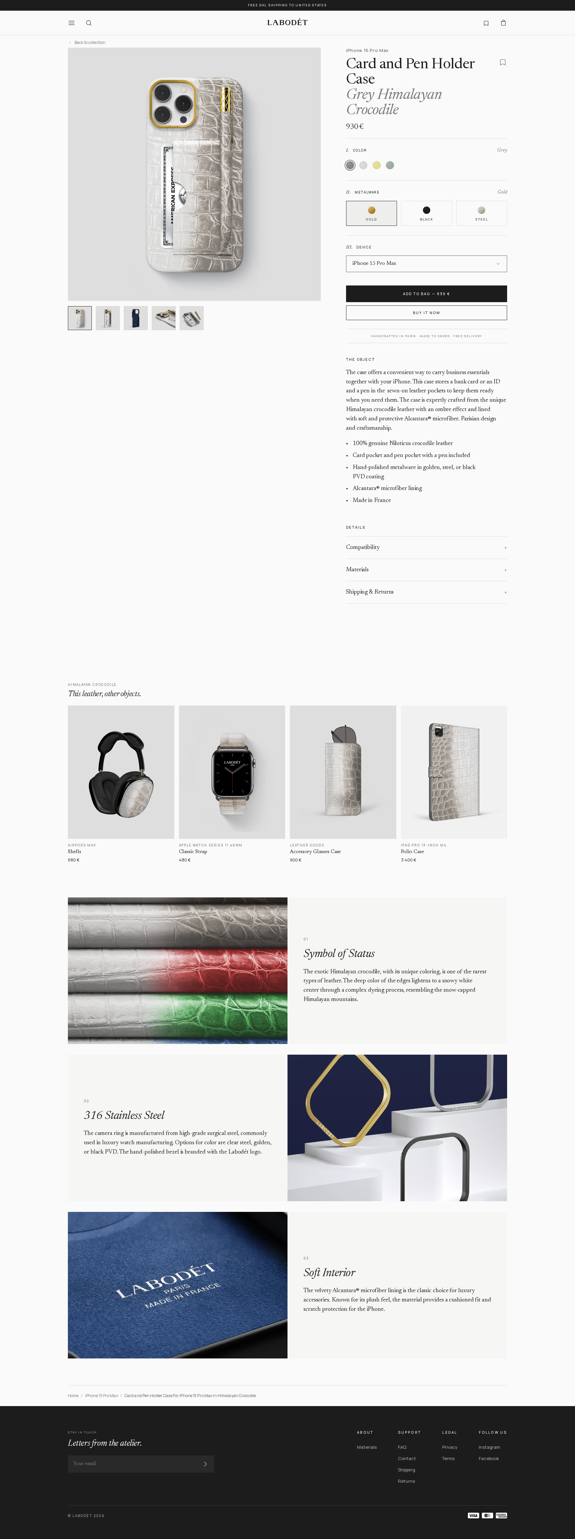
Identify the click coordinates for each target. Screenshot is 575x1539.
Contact (407, 1458)
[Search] (89, 22)
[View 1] (80, 318)
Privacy (450, 1447)
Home (73, 1395)
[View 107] (136, 318)
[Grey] (350, 165)
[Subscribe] (205, 1464)
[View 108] (164, 318)
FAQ (402, 1447)
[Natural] (377, 165)
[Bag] (503, 22)
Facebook (489, 1458)
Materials (367, 1447)
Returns (406, 1481)
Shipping (406, 1470)
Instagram (489, 1447)
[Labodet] (287, 22)
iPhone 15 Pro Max (101, 1395)
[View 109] (192, 318)
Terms (448, 1458)
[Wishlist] (486, 22)
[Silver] (363, 165)
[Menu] (71, 22)
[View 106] (108, 318)
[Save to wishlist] (502, 62)
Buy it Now (426, 312)
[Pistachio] (390, 165)
